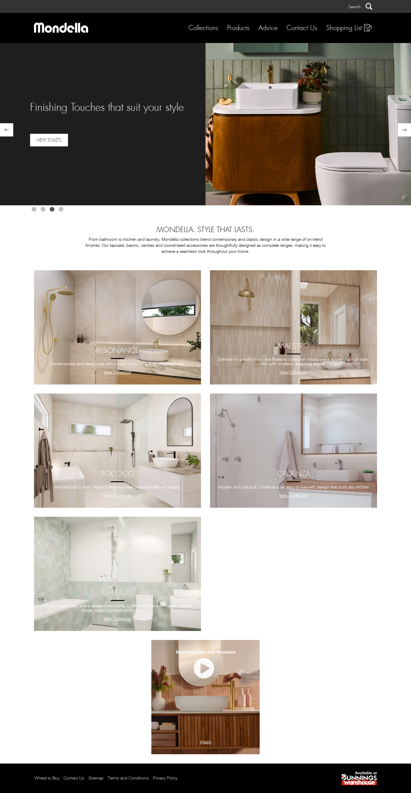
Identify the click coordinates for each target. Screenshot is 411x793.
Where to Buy (47, 778)
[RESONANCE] (117, 327)
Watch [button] (206, 742)
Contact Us (301, 28)
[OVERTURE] (117, 574)
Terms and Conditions (128, 778)
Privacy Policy (165, 778)
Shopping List (345, 28)
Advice (267, 28)
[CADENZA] (293, 450)
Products (238, 28)
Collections (203, 28)
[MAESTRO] (293, 327)
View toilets (49, 140)
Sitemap (96, 778)
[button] (360, 6)
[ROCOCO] (117, 450)
